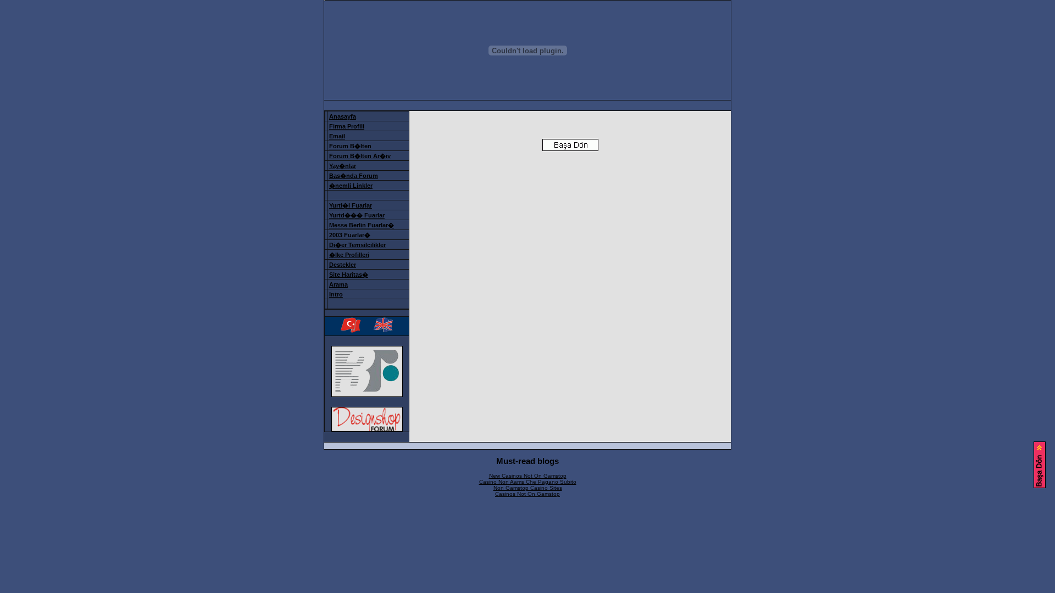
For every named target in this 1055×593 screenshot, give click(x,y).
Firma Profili (346, 126)
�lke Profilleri (349, 254)
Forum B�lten (350, 146)
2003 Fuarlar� (349, 235)
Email (337, 136)
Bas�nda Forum (353, 175)
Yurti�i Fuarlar (350, 205)
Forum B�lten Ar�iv (360, 156)
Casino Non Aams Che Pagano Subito (527, 482)
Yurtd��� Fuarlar (357, 215)
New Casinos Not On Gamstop (528, 476)
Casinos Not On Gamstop (527, 494)
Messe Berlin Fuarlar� (361, 225)
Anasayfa (342, 116)
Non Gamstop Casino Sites (527, 488)
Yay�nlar (342, 166)
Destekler (342, 264)
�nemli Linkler (351, 185)
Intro (336, 294)
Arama (338, 284)
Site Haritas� (348, 274)
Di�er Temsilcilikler (357, 245)
